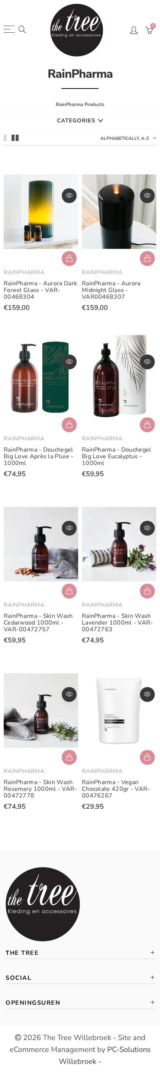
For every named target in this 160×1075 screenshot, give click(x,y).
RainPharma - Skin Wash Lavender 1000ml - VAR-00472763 (117, 623)
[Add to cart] (69, 258)
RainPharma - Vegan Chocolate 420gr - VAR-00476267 (116, 789)
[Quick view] (69, 195)
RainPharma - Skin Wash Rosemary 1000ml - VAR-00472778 (40, 789)
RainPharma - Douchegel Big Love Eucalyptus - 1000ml (116, 456)
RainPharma (24, 272)
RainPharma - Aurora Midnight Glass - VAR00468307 (111, 290)
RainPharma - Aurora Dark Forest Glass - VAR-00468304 (40, 290)
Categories (76, 120)
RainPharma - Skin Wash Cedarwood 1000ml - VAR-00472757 (38, 623)
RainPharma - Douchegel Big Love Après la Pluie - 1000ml (39, 456)
